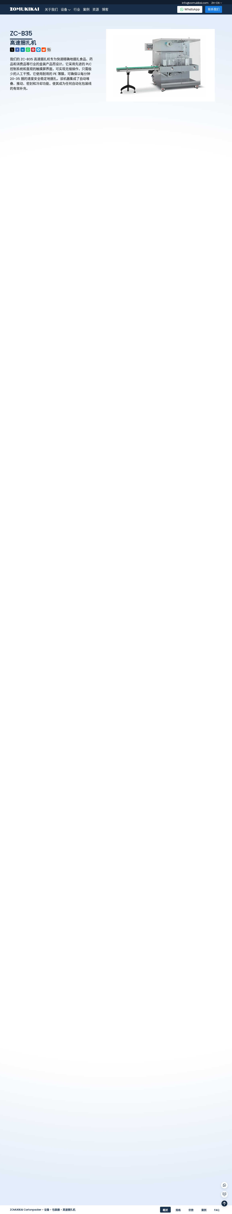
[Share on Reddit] (44, 49)
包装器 (56, 1209)
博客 (105, 9)
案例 (86, 9)
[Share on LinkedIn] (22, 49)
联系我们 (213, 9)
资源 (95, 9)
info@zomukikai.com (195, 3)
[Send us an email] (224, 1194)
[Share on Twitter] (12, 49)
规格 (178, 1210)
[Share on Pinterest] (33, 49)
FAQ (216, 1210)
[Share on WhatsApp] (28, 49)
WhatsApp (192, 9)
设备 (64, 9)
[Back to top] (224, 1203)
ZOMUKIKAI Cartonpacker (25, 1209)
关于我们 (51, 9)
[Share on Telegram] (38, 49)
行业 (77, 9)
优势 (191, 1210)
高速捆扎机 (69, 1209)
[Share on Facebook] (17, 49)
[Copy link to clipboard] (49, 49)
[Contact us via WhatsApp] (224, 1185)
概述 (165, 1210)
